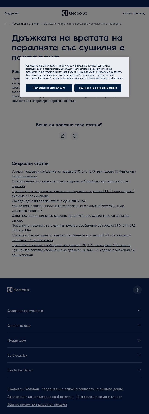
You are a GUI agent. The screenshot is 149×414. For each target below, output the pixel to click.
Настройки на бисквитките (49, 88)
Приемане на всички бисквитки (98, 88)
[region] (74, 77)
